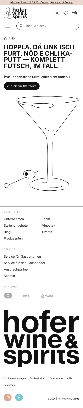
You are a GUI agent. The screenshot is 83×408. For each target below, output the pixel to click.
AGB (69, 378)
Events (47, 232)
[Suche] (20, 26)
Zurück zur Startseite (21, 86)
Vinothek (48, 225)
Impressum (9, 385)
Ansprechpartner (16, 269)
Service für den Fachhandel (24, 263)
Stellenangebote (16, 225)
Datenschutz (56, 378)
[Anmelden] (57, 13)
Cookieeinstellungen (15, 378)
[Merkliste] (65, 13)
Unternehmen (14, 219)
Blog (7, 232)
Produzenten (13, 238)
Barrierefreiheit (38, 378)
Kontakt (9, 276)
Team (46, 219)
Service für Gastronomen (22, 256)
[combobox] (48, 26)
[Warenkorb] (74, 13)
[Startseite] (5, 38)
